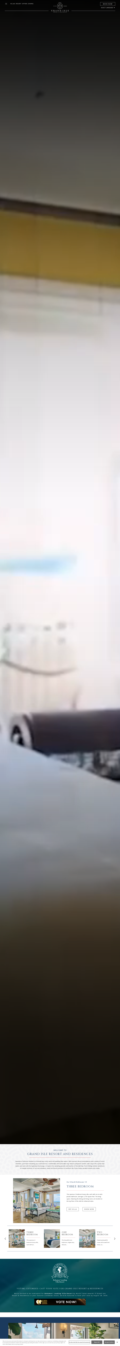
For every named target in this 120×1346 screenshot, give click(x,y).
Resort (18, 3)
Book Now (107, 4)
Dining (30, 3)
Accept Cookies (109, 1342)
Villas (12, 3)
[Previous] (5, 1237)
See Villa (72, 1209)
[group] (24, 1238)
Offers (24, 3)
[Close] (117, 1342)
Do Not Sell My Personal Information (79, 1342)
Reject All (97, 1342)
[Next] (115, 1237)
